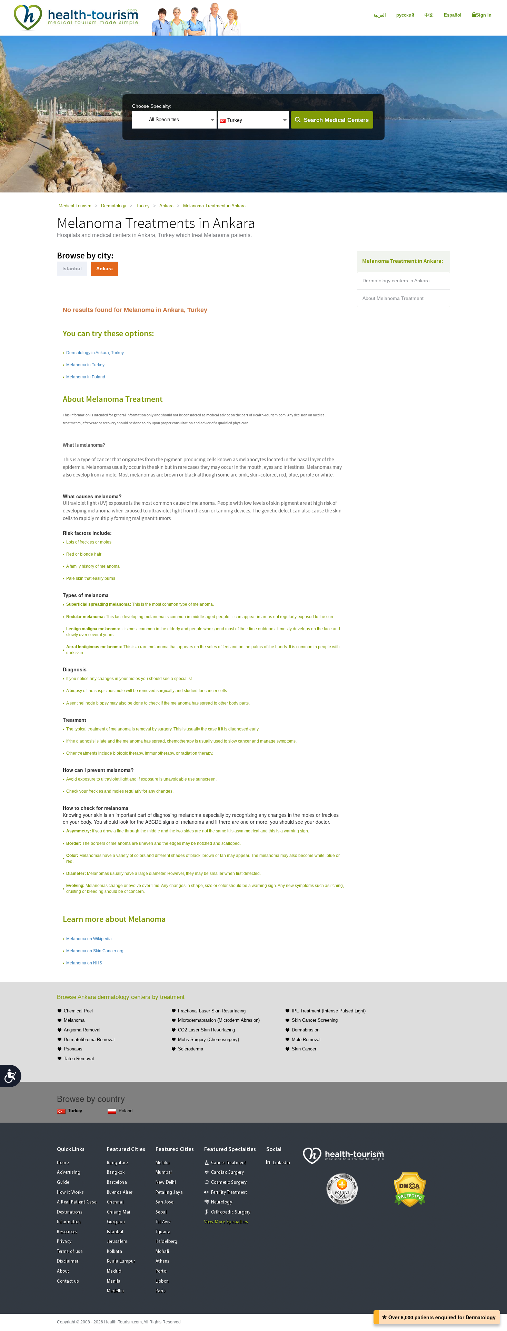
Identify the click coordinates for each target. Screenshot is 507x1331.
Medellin (115, 1291)
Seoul (161, 1212)
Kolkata (114, 1251)
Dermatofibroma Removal (89, 1039)
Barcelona (117, 1182)
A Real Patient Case (77, 1202)
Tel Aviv (163, 1222)
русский (405, 15)
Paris (161, 1291)
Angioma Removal (82, 1029)
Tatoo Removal (79, 1058)
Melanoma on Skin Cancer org (94, 950)
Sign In (483, 15)
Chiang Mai (118, 1212)
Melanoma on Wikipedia (89, 938)
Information (69, 1222)
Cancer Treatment (228, 1163)
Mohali (162, 1251)
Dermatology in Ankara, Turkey (95, 352)
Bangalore (117, 1163)
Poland (125, 1110)
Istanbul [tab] (72, 268)
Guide (63, 1182)
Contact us (68, 1281)
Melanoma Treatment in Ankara (214, 205)
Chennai (115, 1202)
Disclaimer (67, 1261)
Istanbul (115, 1232)
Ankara (166, 205)
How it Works (70, 1192)
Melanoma (74, 1020)
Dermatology (113, 205)
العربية (380, 15)
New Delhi (166, 1182)
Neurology (221, 1202)
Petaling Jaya (169, 1192)
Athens (163, 1261)
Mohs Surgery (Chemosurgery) (208, 1039)
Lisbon (162, 1281)
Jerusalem (117, 1241)
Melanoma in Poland (85, 377)
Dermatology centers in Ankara (396, 280)
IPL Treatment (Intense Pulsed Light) (329, 1010)
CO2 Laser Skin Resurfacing (206, 1029)
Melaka (163, 1163)
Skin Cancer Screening (315, 1020)
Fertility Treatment (229, 1192)
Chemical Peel (78, 1010)
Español (452, 15)
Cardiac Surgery (227, 1172)
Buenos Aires (120, 1192)
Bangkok (116, 1172)
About (63, 1271)
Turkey (143, 205)
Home (63, 1163)
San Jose (164, 1202)
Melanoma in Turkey (85, 364)
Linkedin (281, 1163)
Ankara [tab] (104, 268)
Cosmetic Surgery (229, 1182)
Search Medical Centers (336, 120)
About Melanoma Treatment (393, 298)
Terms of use (69, 1251)
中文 (429, 15)
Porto (161, 1271)
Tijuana (163, 1232)
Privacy (64, 1241)
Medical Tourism (75, 205)
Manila (114, 1281)
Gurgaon (116, 1222)
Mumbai (164, 1172)
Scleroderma (190, 1048)
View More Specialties (226, 1222)
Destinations (69, 1212)
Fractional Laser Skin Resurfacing (212, 1010)
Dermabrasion (305, 1029)
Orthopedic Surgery (231, 1212)
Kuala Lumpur (121, 1261)
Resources (67, 1232)
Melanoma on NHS (84, 963)
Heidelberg (167, 1241)
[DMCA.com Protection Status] (410, 1189)
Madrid (114, 1271)
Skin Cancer (304, 1048)
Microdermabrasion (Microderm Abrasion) (219, 1020)
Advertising (69, 1172)
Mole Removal (306, 1039)
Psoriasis (73, 1048)
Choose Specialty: (151, 106)
